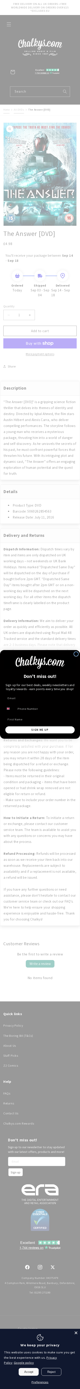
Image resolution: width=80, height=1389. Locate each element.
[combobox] (10, 708)
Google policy (24, 1363)
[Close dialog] (76, 654)
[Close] (76, 1333)
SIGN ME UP (40, 730)
